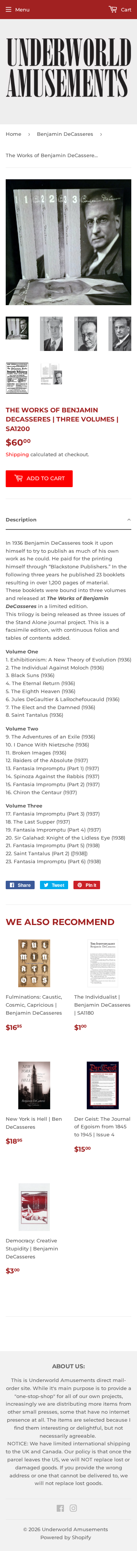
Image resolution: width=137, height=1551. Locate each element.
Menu (22, 9)
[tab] (68, 520)
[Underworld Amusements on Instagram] (73, 1509)
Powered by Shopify (65, 1537)
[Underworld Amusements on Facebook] (60, 1509)
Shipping (17, 454)
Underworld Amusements (75, 1529)
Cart (125, 9)
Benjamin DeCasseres (65, 134)
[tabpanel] (68, 699)
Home (13, 134)
